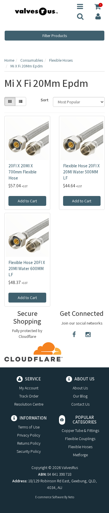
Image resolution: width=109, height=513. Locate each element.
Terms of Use (29, 427)
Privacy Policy (28, 435)
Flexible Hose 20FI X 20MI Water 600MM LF (26, 268)
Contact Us (80, 404)
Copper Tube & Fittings (80, 430)
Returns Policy (28, 443)
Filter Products (54, 35)
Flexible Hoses (80, 446)
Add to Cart (27, 201)
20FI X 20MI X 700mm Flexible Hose (22, 172)
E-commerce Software (49, 497)
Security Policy (29, 451)
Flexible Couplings (80, 438)
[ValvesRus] (36, 11)
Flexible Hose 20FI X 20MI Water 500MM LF (81, 172)
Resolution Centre (28, 404)
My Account (28, 388)
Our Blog (80, 396)
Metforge (80, 454)
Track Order (28, 396)
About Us (80, 388)
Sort (45, 99)
